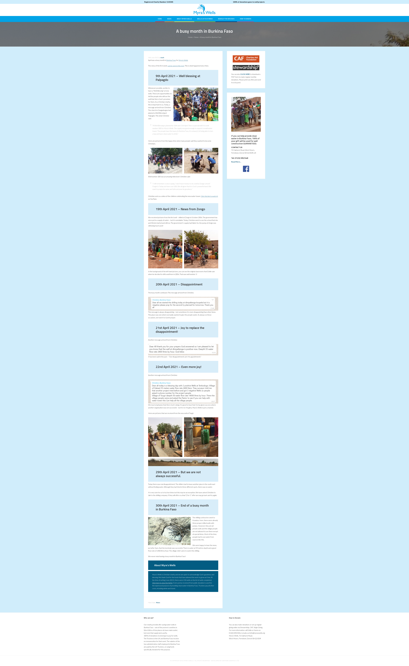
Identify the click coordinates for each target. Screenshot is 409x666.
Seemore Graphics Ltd (230, 660)
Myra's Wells (204, 9)
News (196, 37)
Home (190, 37)
